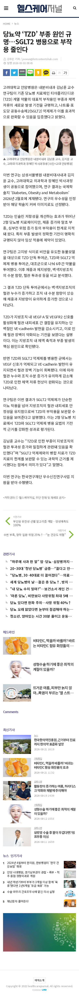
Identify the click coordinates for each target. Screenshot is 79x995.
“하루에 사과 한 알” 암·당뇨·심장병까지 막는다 (42, 561)
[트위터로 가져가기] (14, 72)
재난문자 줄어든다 (17, 901)
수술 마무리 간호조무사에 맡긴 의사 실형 (31, 892)
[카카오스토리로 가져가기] (38, 72)
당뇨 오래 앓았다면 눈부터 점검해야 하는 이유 (42, 609)
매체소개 (39, 980)
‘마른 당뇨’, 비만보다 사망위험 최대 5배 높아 (41, 595)
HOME (6, 23)
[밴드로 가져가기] (22, 72)
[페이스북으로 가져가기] (6, 72)
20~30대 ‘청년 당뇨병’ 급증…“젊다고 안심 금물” (41, 568)
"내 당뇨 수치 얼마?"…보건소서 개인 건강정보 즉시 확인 (41, 588)
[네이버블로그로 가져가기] (30, 72)
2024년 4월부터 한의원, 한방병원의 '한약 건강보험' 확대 (33, 864)
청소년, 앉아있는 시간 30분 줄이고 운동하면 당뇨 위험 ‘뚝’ (40, 616)
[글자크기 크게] (65, 73)
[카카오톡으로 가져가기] (46, 72)
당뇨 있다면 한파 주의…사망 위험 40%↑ (40, 602)
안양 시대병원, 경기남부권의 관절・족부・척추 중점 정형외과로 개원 (33, 874)
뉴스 (16, 23)
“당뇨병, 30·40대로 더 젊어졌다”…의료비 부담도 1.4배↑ (41, 575)
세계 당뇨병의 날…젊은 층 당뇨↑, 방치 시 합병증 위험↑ (41, 582)
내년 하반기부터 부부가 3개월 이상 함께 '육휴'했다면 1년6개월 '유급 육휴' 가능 (32, 884)
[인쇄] (53, 73)
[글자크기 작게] (59, 73)
